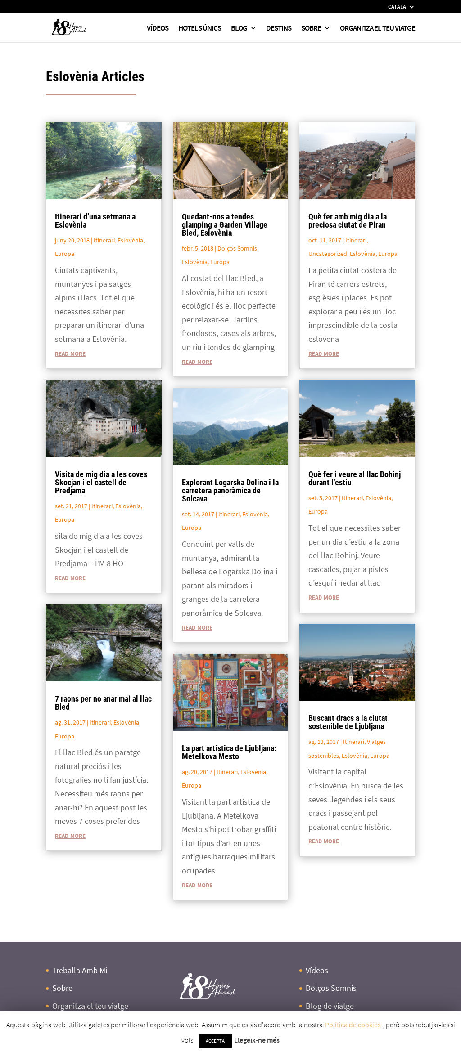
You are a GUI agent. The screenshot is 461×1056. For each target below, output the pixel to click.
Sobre (62, 988)
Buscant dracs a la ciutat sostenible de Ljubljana (348, 722)
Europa (64, 254)
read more (70, 353)
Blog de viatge (330, 1006)
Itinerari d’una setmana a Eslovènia (95, 220)
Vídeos (317, 970)
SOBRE (311, 29)
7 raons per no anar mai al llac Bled (103, 702)
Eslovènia (130, 240)
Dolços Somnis (237, 248)
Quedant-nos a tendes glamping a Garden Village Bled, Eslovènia (224, 224)
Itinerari (104, 240)
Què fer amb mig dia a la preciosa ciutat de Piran (347, 220)
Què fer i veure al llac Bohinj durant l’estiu (354, 478)
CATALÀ (397, 7)
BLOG (239, 29)
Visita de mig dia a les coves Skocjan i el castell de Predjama (101, 482)
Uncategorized (327, 254)
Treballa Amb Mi (79, 970)
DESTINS (278, 29)
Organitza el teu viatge (90, 1006)
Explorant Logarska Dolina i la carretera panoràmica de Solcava (230, 490)
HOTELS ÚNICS (199, 29)
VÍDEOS (157, 29)
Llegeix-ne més (257, 1039)
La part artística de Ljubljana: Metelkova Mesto (229, 752)
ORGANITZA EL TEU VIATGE (377, 29)
